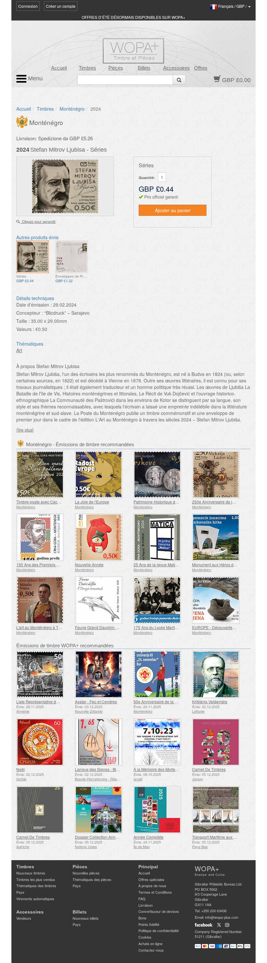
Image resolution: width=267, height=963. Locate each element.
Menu (34, 78)
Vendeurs (23, 918)
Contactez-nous (151, 950)
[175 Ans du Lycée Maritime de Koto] (161, 600)
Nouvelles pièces (86, 872)
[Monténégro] (22, 121)
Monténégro (72, 108)
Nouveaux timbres (30, 872)
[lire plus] (25, 430)
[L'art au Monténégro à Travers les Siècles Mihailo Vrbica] (44, 600)
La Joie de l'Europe (92, 501)
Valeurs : (25, 329)
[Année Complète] (161, 809)
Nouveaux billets (86, 918)
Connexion (28, 6)
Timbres (87, 68)
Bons (142, 917)
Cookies (144, 937)
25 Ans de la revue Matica (156, 564)
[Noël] (44, 742)
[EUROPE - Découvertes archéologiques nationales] (219, 600)
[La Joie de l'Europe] (102, 474)
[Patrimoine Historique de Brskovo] (161, 474)
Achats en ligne (150, 943)
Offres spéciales (151, 879)
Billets (144, 68)
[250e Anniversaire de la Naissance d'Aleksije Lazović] (219, 474)
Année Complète (148, 837)
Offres (200, 68)
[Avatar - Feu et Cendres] (102, 674)
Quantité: (147, 177)
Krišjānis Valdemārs (209, 701)
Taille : (23, 321)
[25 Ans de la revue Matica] (161, 537)
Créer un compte (61, 6)
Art (19, 350)
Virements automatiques (35, 898)
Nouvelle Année (89, 564)
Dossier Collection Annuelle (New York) (110, 837)
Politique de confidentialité (158, 930)
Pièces (115, 68)
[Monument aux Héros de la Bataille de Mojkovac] (219, 537)
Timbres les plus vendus (35, 879)
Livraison (145, 905)
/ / (232, 6)
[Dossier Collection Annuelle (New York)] (102, 809)
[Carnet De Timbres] (219, 742)
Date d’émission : (34, 304)
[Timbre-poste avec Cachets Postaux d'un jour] (44, 474)
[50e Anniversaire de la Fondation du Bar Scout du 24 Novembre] (161, 674)
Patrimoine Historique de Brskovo (163, 501)
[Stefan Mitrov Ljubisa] (32, 257)
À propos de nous (152, 885)
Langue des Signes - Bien (98, 769)
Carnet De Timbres (209, 769)
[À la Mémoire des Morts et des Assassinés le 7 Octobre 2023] (161, 742)
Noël (20, 769)
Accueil (59, 68)
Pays (20, 892)
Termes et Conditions (155, 892)
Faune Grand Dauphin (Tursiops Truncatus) (113, 627)
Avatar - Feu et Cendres (96, 701)
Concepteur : (29, 313)
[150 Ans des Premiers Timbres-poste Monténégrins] (44, 537)
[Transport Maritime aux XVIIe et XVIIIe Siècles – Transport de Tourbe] (219, 809)
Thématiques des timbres (36, 885)
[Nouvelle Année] (102, 537)
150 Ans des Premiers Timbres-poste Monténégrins (61, 564)
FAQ (142, 898)
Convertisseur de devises (158, 911)
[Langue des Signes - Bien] (102, 742)
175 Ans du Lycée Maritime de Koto (165, 627)
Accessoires (176, 68)
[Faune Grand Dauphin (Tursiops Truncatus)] (102, 600)
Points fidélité (148, 924)
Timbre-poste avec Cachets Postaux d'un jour (56, 501)
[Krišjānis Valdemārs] (219, 674)
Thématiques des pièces (92, 879)
